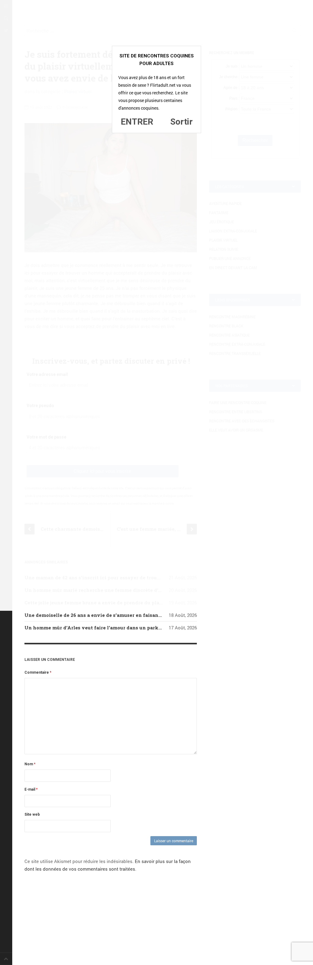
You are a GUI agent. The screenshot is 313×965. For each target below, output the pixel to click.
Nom (29, 764)
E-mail (31, 789)
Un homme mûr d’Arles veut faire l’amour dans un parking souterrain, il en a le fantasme (132, 628)
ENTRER (137, 122)
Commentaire (37, 672)
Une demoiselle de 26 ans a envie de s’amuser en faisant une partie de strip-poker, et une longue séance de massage (164, 615)
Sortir (181, 122)
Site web (32, 814)
